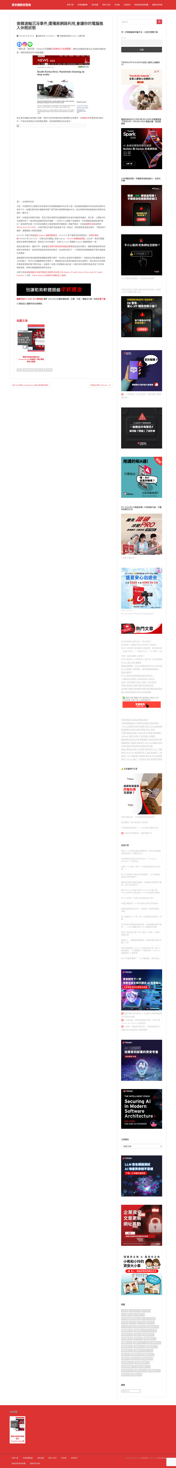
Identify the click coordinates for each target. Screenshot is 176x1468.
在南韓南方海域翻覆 (61, 48)
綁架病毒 (127, 1347)
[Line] (30, 44)
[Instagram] (24, 44)
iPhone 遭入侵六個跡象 (131, 662)
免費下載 (70, 5)
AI (124, 1311)
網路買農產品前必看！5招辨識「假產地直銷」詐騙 (141, 909)
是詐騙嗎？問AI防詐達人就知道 (134, 822)
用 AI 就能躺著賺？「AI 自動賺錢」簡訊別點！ (141, 958)
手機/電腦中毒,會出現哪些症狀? (134, 720)
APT (146, 1311)
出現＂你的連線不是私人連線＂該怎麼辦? (139, 682)
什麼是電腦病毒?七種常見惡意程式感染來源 (140, 723)
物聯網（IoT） (141, 1343)
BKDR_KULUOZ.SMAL (26, 227)
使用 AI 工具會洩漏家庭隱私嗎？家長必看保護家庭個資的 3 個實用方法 (141, 852)
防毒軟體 (154, 1371)
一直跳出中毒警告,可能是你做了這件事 (137, 679)
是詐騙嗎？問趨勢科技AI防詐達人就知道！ (139, 644)
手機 (137, 1335)
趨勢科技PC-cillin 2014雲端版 (30, 299)
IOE (132, 1323)
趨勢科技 (86, 118)
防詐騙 (117, 5)
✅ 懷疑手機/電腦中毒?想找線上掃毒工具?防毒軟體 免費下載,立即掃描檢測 (141, 698)
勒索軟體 (127, 1331)
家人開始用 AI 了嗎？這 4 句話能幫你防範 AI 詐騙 (141, 917)
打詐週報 (127, 1339)
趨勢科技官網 (157, 5)
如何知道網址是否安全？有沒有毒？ (136, 641)
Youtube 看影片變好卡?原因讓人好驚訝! (138, 736)
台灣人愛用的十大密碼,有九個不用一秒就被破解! (142, 659)
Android (134, 1311)
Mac (150, 1323)
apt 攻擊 (127, 1315)
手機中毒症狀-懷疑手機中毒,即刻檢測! (137, 685)
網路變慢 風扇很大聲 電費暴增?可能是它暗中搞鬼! (142, 739)
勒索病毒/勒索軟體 (141, 5)
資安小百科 (106, 5)
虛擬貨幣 (148, 1355)
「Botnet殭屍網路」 (76, 238)
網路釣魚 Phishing (143, 1351)
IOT (141, 1323)
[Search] (159, 21)
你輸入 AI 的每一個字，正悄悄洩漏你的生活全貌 (141, 867)
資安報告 (147, 1359)
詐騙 (126, 1359)
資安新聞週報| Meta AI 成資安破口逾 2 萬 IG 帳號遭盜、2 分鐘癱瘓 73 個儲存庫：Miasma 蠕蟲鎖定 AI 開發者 (140, 950)
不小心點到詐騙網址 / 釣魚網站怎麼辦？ (138, 278)
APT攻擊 (139, 1315)
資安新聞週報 (129, 1367)
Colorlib (144, 1458)
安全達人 (127, 1335)
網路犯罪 (152, 1347)
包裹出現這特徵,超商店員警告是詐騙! (137, 746)
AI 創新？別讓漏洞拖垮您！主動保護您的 (141, 1026)
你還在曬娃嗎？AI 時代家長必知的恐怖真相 (139, 903)
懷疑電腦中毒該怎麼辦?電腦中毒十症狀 (138, 729)
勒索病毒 (152, 1327)
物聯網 (126, 1343)
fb (124, 1323)
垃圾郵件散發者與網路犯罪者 (59, 246)
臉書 (125, 1355)
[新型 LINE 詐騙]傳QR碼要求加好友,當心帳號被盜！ (143, 756)
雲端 (125, 1375)
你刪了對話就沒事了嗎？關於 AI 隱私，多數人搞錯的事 (141, 933)
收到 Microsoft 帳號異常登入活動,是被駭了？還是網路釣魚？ (147, 752)
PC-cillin (126, 1327)
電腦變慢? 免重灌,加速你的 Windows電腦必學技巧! (143, 743)
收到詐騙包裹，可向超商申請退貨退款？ (138, 817)
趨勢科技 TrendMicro (46, 36)
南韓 (19, 370)
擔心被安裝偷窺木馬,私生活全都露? (136, 692)
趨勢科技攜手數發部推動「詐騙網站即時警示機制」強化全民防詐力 (141, 883)
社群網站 (155, 1343)
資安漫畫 (95, 5)
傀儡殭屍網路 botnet (68, 36)
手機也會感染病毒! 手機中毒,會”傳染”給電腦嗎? (141, 733)
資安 (136, 1359)
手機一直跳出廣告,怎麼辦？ (133, 656)
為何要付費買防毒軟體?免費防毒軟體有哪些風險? (142, 688)
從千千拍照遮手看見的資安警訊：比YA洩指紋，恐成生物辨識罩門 (141, 875)
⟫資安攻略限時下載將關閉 (136, 1029)
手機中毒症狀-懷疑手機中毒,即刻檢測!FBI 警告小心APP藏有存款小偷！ (141, 290)
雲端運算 (136, 1375)
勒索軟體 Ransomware (145, 1331)
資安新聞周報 (142, 1363)
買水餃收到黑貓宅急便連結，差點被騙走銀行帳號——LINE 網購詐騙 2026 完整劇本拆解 (141, 925)
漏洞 (138, 1339)
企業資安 (127, 5)
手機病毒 (148, 1335)
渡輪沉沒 (39, 370)
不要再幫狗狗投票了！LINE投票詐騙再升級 (139, 827)
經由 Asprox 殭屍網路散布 (46, 235)
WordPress (162, 1458)
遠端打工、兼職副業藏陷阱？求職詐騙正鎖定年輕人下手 (141, 941)
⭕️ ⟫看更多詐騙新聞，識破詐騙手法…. (137, 833)
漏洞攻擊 (150, 1339)
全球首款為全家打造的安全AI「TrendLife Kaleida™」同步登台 (138, 859)
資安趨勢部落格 (21, 5)
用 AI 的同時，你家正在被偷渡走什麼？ (138, 898)
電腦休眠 (48, 370)
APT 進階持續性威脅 (131, 1319)
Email (123, 38)
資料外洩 (127, 1371)
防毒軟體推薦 (82, 5)
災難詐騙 (81, 36)
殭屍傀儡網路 (28, 370)
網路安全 (139, 1347)
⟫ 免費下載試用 (127, 557)
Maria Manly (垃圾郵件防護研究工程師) (49, 275)
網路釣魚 (127, 1351)
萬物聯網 (136, 1355)
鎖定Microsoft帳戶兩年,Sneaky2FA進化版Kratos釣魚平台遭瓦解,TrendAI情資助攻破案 (140, 891)
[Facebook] (19, 44)
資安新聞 (127, 1363)
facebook (149, 1319)
